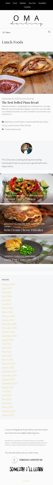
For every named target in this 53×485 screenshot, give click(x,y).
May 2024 (6, 292)
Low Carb (32, 3)
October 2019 (8, 379)
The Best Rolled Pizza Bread (20, 102)
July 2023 (6, 300)
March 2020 (7, 359)
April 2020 (7, 355)
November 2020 (9, 328)
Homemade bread (13, 129)
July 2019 (6, 391)
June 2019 (6, 395)
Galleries (23, 3)
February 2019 (8, 411)
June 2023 (6, 304)
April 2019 (7, 403)
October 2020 (8, 332)
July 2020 (6, 344)
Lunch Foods (13, 125)
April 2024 (7, 296)
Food (15, 3)
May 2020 (6, 351)
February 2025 (8, 284)
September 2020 (9, 336)
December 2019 (9, 371)
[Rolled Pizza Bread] (26, 93)
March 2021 (7, 312)
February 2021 (8, 316)
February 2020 (8, 363)
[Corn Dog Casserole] (26, 262)
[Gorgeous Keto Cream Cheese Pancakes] (26, 232)
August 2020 (8, 340)
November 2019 (9, 375)
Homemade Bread (34, 121)
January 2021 (8, 320)
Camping (27, 7)
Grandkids (42, 3)
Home (8, 3)
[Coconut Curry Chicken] (26, 201)
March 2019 (7, 407)
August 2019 (8, 387)
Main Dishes (25, 125)
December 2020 (9, 324)
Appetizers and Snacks (15, 121)
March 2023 (7, 308)
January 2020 (8, 367)
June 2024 (6, 288)
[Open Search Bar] (49, 32)
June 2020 (6, 347)
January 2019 (8, 415)
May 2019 (6, 399)
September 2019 (9, 383)
